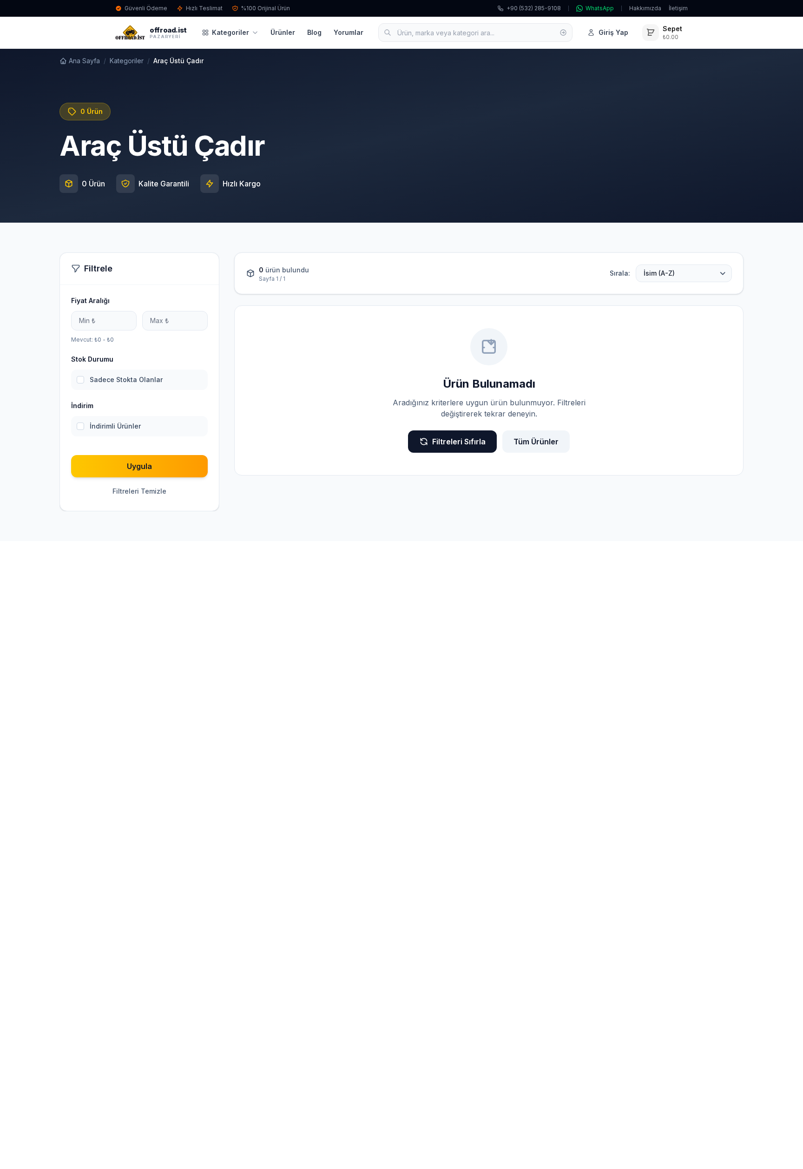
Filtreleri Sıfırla (459, 441)
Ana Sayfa (84, 61)
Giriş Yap (613, 32)
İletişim (678, 8)
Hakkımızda (645, 8)
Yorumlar (348, 32)
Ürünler (282, 32)
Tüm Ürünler (536, 441)
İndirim (82, 405)
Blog (314, 32)
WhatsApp (600, 8)
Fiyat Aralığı (90, 300)
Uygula (139, 466)
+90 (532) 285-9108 (534, 8)
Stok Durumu (92, 359)
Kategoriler (230, 32)
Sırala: (620, 273)
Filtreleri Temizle (139, 491)
